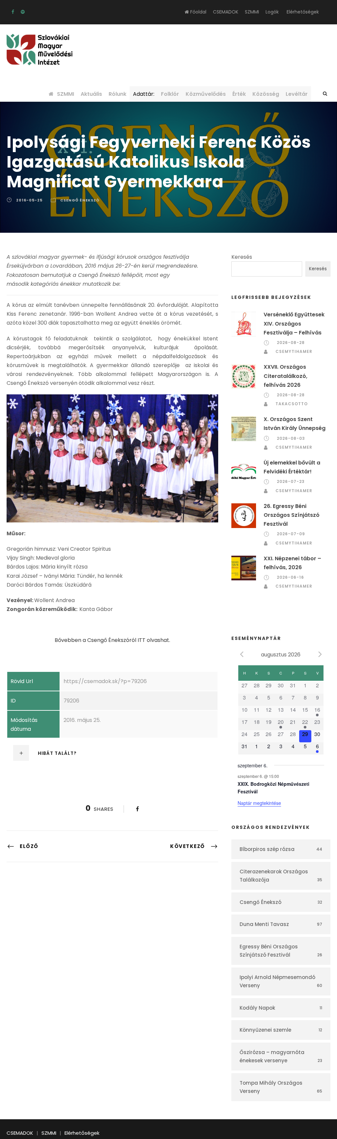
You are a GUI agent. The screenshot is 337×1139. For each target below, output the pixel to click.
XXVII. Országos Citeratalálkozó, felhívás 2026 (285, 375)
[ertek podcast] (23, 12)
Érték (239, 94)
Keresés (241, 257)
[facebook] (13, 12)
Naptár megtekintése (259, 803)
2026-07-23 (291, 481)
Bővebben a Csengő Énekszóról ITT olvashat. (112, 640)
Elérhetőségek (303, 12)
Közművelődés (206, 94)
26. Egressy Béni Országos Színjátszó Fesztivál (292, 515)
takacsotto (291, 404)
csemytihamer (293, 351)
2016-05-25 (29, 200)
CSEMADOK (225, 12)
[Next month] (320, 654)
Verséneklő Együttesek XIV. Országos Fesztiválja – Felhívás (294, 323)
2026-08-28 (291, 342)
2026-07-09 (291, 534)
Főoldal (197, 12)
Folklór (170, 94)
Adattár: (143, 94)
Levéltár (297, 94)
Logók (272, 12)
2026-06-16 (290, 577)
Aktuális (91, 94)
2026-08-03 (291, 438)
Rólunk (117, 94)
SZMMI (252, 12)
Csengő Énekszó (79, 200)
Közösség (265, 94)
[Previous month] (242, 654)
